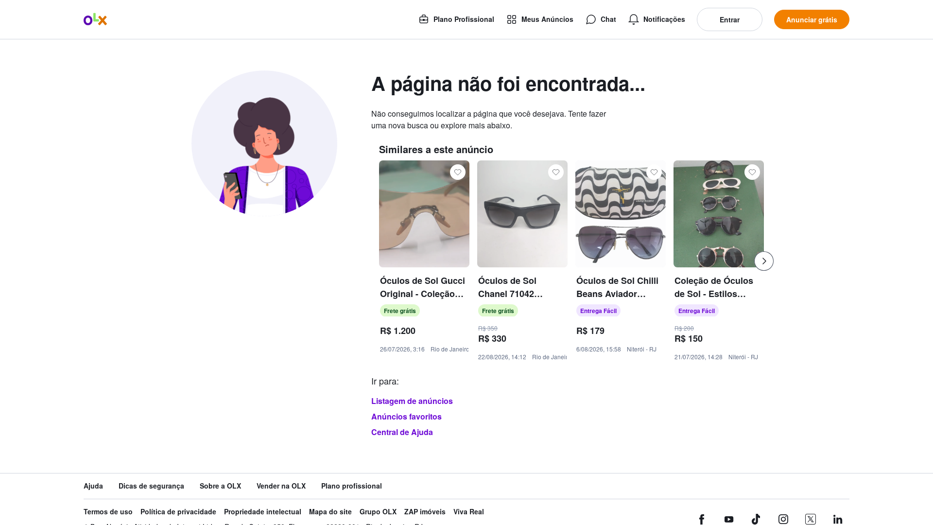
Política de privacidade (178, 511)
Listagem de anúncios (412, 400)
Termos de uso (108, 511)
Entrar (730, 19)
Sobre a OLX (220, 485)
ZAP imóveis (425, 511)
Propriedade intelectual (262, 511)
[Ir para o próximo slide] (764, 261)
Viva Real (468, 511)
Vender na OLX (281, 485)
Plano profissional (351, 485)
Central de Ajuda (402, 432)
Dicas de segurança (151, 485)
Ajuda (93, 485)
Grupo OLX (378, 511)
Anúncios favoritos (406, 416)
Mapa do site (330, 511)
